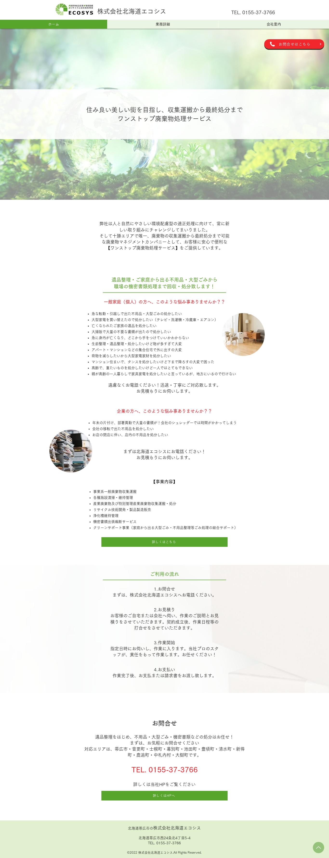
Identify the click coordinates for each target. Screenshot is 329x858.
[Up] (318, 847)
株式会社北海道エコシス (131, 11)
